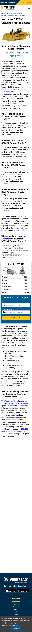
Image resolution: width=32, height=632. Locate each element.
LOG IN (22, 2)
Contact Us (16, 607)
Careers (16, 609)
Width (12, 52)
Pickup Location (7, 302)
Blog (16, 611)
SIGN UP (29, 2)
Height (18, 52)
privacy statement (6, 625)
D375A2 (22, 15)
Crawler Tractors (6, 15)
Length (5, 52)
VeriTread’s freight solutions (12, 401)
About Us (16, 604)
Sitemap (16, 614)
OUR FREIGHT (11, 2)
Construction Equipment (14, 13)
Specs (3, 13)
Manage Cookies (15, 624)
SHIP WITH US (3, 2)
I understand (16, 628)
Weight (25, 52)
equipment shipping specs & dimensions (14, 404)
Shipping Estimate (16, 56)
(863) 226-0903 (14, 431)
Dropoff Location (7, 309)
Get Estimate (16, 318)
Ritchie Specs (9, 221)
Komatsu (16, 15)
